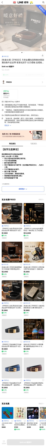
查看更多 (22, 189)
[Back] (2, 2)
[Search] (43, 2)
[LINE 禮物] (23, 2)
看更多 (41, 199)
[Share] (42, 55)
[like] (21, 226)
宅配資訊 (33, 144)
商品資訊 (12, 144)
